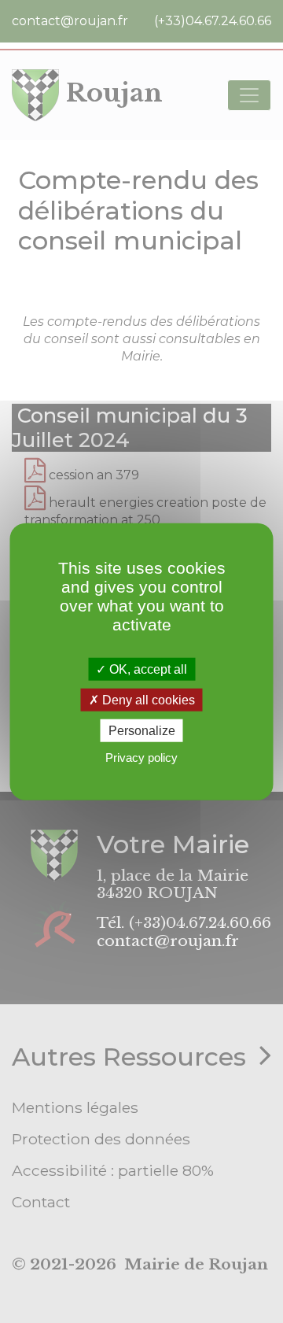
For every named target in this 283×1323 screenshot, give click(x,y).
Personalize (141, 730)
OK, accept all (146, 668)
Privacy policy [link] (141, 757)
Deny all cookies (147, 699)
